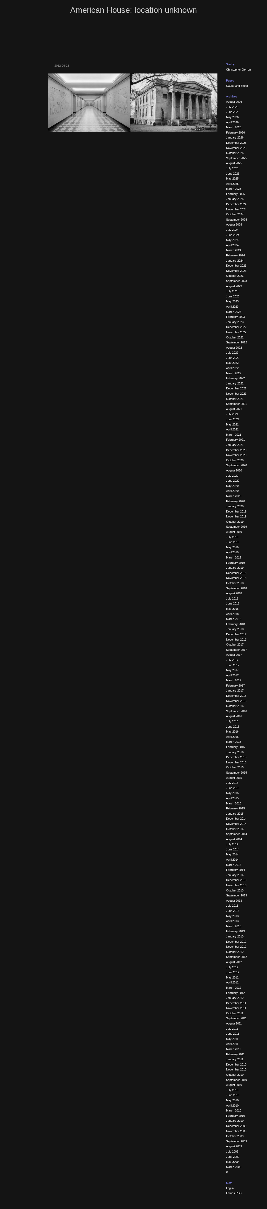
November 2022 (236, 332)
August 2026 (234, 101)
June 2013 (232, 910)
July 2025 (232, 168)
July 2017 (232, 659)
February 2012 (235, 992)
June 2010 (232, 1095)
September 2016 (236, 711)
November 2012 (236, 946)
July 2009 (232, 1151)
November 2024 (236, 209)
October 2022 (235, 337)
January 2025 (235, 198)
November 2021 (236, 393)
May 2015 (232, 793)
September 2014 (236, 834)
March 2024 (233, 250)
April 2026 (232, 122)
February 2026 (235, 132)
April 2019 (232, 552)
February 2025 (235, 193)
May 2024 (232, 239)
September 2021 (236, 403)
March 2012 (233, 987)
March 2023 (233, 311)
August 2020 (234, 470)
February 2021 (235, 439)
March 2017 (233, 680)
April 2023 (232, 306)
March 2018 (233, 618)
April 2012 (232, 982)
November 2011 (236, 1008)
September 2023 (236, 281)
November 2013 (236, 885)
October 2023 (235, 275)
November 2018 (236, 577)
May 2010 (232, 1100)
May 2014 (232, 854)
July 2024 (232, 229)
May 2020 (232, 485)
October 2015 (235, 767)
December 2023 (236, 265)
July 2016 (232, 721)
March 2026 (233, 127)
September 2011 (236, 1018)
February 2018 (235, 624)
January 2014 (235, 875)
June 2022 (232, 357)
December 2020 (236, 450)
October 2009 (235, 1136)
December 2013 (236, 880)
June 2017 (232, 665)
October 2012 (235, 951)
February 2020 (235, 501)
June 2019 (232, 542)
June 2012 (232, 972)
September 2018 (236, 588)
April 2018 (232, 613)
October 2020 (235, 460)
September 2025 (236, 158)
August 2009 (234, 1146)
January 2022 (235, 383)
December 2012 (236, 941)
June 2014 (232, 849)
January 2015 (235, 813)
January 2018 (235, 629)
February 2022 (235, 378)
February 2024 (235, 255)
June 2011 (232, 1033)
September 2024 (236, 219)
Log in (230, 1188)
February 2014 (235, 869)
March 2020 (233, 496)
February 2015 (235, 808)
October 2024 (235, 214)
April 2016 (232, 736)
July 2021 (232, 414)
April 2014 (232, 859)
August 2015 (234, 777)
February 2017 (235, 685)
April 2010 (232, 1105)
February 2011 (235, 1054)
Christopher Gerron (238, 69)
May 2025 (232, 178)
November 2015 (236, 762)
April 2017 (232, 675)
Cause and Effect (237, 85)
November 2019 (236, 516)
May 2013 (232, 916)
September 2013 (236, 895)
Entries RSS (233, 1193)
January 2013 (235, 936)
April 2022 (232, 368)
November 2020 (236, 455)
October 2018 (235, 583)
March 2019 (233, 557)
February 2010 (235, 1115)
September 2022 (236, 342)
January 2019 (235, 567)
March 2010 (233, 1110)
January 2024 (235, 260)
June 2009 (232, 1156)
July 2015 (232, 782)
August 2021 (234, 409)
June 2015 (232, 788)
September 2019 (236, 526)
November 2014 (236, 823)
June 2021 (232, 419)
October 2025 (235, 152)
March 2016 (233, 741)
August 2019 (234, 531)
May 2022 (232, 362)
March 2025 (233, 188)
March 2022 (233, 373)
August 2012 (234, 962)
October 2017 (235, 644)
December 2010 (236, 1064)
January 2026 (235, 137)
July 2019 (232, 537)
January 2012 (235, 997)
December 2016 (236, 695)
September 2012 (236, 956)
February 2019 (235, 562)
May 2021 (232, 424)
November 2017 (236, 639)
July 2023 (232, 291)
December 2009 (236, 1125)
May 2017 (232, 670)
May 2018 (232, 608)
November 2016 (236, 701)
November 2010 (236, 1069)
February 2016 (235, 747)
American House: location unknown (133, 10)
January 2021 (235, 444)
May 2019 (232, 547)
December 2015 (236, 757)
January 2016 (235, 752)
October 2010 (235, 1074)
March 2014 (233, 864)
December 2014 (236, 818)
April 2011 (232, 1043)
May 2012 (232, 977)
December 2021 (236, 388)
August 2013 (234, 900)
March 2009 (233, 1166)
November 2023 (236, 270)
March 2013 (233, 926)
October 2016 (235, 705)
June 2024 (232, 235)
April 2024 (232, 245)
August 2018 (234, 593)
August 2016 (234, 716)
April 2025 (232, 183)
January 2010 (235, 1120)
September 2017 (236, 649)
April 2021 (232, 429)
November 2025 (236, 147)
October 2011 (234, 1013)
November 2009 (236, 1131)
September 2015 (236, 772)
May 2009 (232, 1161)
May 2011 (232, 1038)
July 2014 (232, 844)
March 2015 (233, 803)
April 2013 (232, 921)
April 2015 (232, 798)
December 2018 (236, 572)
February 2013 (235, 931)
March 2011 (233, 1049)
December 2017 (236, 634)
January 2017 (235, 690)
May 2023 (232, 301)
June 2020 (232, 480)
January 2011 (234, 1059)
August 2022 (234, 347)
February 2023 (235, 316)
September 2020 (236, 465)
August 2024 (234, 224)
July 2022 (232, 352)
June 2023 (232, 296)
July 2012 (232, 967)
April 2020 (232, 490)
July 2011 (232, 1028)
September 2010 (236, 1079)
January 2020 (235, 506)
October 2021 (235, 398)
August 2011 (234, 1023)
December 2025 (236, 142)
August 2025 (234, 163)
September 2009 (236, 1141)
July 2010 (232, 1090)
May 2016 (232, 731)
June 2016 (232, 726)
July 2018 (232, 598)
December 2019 (236, 511)
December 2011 (236, 1003)
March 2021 (233, 434)
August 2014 (234, 839)
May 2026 (232, 117)
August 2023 (234, 286)
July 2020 (232, 475)
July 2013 (232, 905)
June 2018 (232, 603)
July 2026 (232, 106)
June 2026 (232, 111)
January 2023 (235, 322)
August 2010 (234, 1084)
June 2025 (232, 173)
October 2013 (235, 890)
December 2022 (236, 327)
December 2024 (236, 204)
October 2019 (235, 521)
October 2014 (235, 829)
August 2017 (234, 654)
